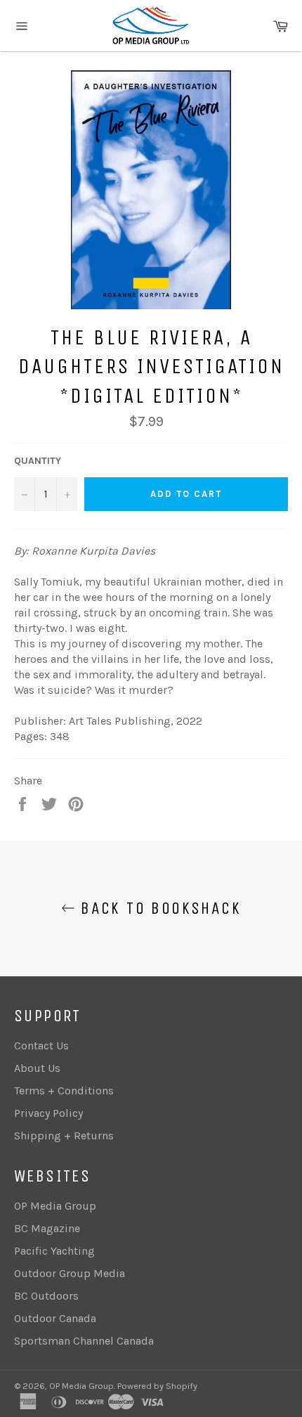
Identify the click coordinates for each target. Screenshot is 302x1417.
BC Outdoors (46, 1295)
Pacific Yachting (54, 1250)
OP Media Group (55, 1205)
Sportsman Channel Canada (84, 1340)
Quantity (37, 461)
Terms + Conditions (64, 1090)
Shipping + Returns (64, 1135)
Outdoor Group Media (69, 1273)
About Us (37, 1068)
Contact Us (41, 1045)
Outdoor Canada (55, 1318)
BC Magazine (47, 1228)
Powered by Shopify (157, 1385)
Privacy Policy (48, 1113)
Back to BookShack (158, 908)
